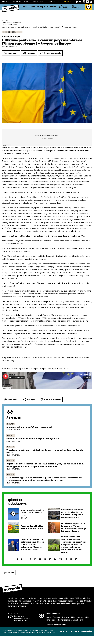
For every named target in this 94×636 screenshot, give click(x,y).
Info (33, 7)
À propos (5, 2)
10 (35, 559)
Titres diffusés (37, 2)
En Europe (6, 32)
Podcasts (51, 7)
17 (71, 559)
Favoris (65, 7)
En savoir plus (49, 632)
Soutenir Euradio (64, 2)
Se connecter (76, 7)
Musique (41, 7)
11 (40, 559)
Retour (10, 573)
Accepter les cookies (81, 631)
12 (45, 559)
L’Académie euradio (22, 618)
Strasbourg (17, 32)
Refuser (64, 631)
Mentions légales (20, 620)
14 (55, 559)
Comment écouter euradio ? (57, 625)
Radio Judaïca (62, 357)
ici (69, 368)
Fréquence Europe (9, 25)
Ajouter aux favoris (52, 53)
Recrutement (19, 616)
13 (50, 559)
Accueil (5, 20)
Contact (17, 614)
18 (76, 559)
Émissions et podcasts (11, 22)
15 (60, 559)
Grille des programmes (20, 2)
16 (66, 559)
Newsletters (50, 2)
